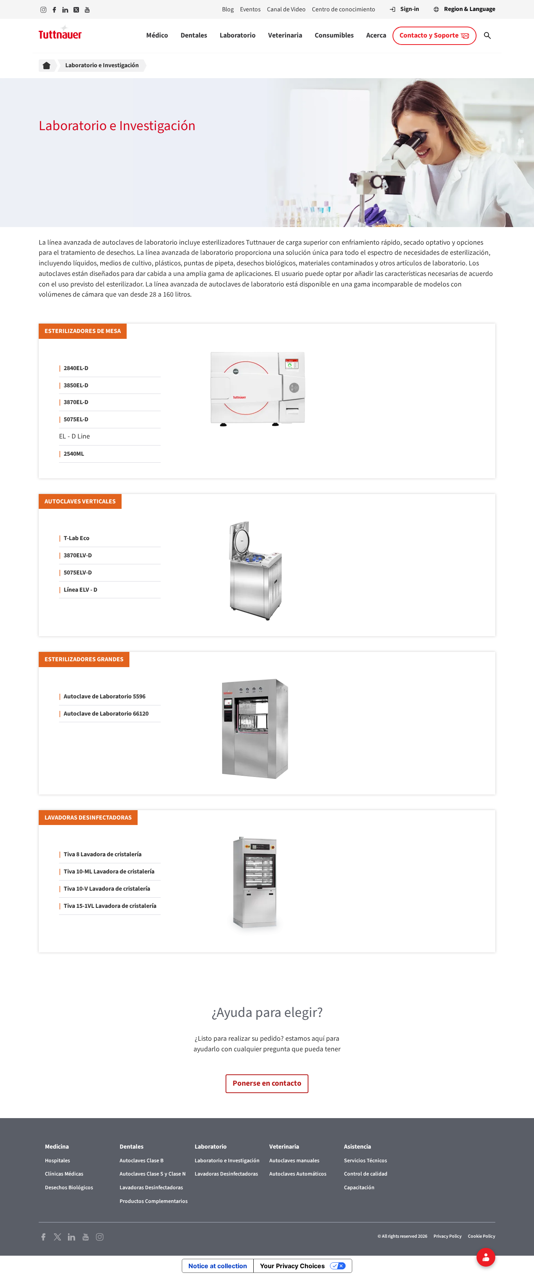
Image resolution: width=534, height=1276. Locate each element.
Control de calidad (365, 1174)
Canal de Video (286, 9)
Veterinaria (285, 35)
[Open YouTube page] (85, 1236)
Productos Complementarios (154, 1201)
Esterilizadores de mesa (83, 331)
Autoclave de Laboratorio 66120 (106, 713)
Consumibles (334, 35)
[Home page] (48, 65)
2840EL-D (76, 368)
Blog (228, 9)
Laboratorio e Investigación (227, 1161)
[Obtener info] (486, 1257)
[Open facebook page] (43, 1236)
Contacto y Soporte (429, 35)
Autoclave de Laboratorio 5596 (104, 696)
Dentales (194, 35)
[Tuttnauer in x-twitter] (76, 9)
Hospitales (57, 1161)
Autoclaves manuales (294, 1161)
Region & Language (469, 9)
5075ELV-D (78, 572)
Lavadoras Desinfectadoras (151, 1188)
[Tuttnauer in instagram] (43, 9)
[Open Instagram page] (99, 1236)
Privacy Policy (448, 1236)
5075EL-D (76, 419)
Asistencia (357, 1146)
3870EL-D (76, 402)
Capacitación (359, 1188)
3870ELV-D (78, 555)
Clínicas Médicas (64, 1174)
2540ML (74, 453)
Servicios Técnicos (365, 1161)
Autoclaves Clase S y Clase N (153, 1174)
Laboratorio (238, 35)
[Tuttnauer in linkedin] (65, 9)
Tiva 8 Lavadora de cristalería (103, 854)
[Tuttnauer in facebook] (54, 9)
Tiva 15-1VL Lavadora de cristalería (110, 906)
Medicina (57, 1146)
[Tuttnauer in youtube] (87, 9)
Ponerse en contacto (267, 1083)
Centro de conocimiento (343, 9)
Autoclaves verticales (80, 501)
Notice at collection (217, 1266)
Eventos (250, 9)
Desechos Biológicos (69, 1188)
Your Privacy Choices (292, 1266)
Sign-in (409, 9)
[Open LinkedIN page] (71, 1236)
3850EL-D (76, 385)
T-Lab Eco (77, 538)
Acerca (376, 35)
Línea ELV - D (80, 589)
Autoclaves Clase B (141, 1161)
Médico (157, 35)
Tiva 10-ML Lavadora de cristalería (109, 871)
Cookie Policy (481, 1236)
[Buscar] (487, 35)
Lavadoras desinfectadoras (88, 817)
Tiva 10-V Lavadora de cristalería (107, 888)
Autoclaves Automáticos (297, 1174)
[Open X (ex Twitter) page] (57, 1236)
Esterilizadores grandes (84, 659)
